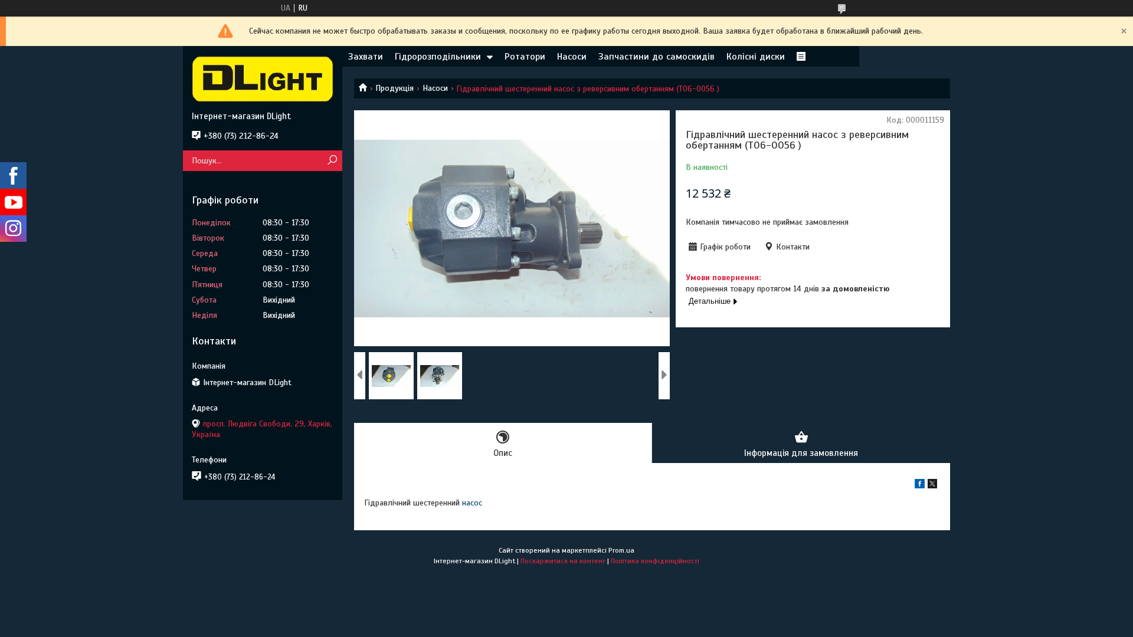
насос (472, 503)
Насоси (572, 57)
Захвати (365, 57)
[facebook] (920, 486)
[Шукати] (332, 160)
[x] (932, 486)
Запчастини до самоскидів (656, 57)
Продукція (394, 88)
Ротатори (525, 57)
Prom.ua (621, 550)
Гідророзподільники (438, 57)
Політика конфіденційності (655, 561)
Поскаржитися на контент (562, 561)
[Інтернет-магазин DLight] (262, 78)
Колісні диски (755, 57)
